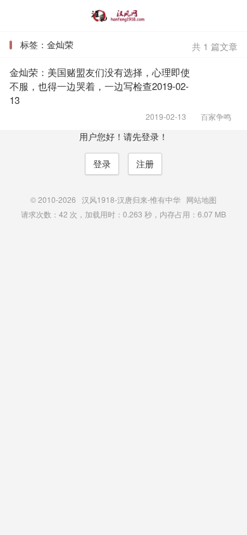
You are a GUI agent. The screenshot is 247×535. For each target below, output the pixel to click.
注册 (145, 163)
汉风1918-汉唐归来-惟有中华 (123, 15)
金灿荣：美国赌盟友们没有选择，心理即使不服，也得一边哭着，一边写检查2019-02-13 (100, 85)
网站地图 (201, 199)
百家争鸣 (212, 116)
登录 (102, 163)
